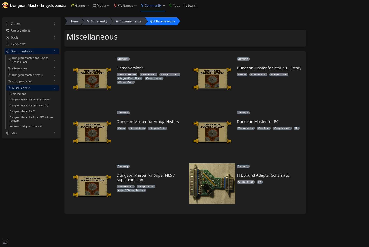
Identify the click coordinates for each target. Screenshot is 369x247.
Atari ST (242, 74)
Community (153, 5)
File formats (19, 68)
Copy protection (22, 81)
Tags (176, 5)
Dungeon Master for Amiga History (29, 105)
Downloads (264, 128)
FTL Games (125, 5)
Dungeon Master (154, 78)
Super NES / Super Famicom (132, 190)
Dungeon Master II (170, 74)
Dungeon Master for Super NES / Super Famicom (31, 119)
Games (80, 5)
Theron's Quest (126, 82)
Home (74, 21)
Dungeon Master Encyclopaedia (38, 5)
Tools (14, 37)
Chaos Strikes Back (127, 74)
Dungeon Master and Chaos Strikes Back (30, 60)
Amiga (122, 128)
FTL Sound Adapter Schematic (26, 126)
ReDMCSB (18, 44)
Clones (16, 23)
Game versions (18, 94)
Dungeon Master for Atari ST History (29, 99)
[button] (88, 5)
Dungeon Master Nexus (27, 75)
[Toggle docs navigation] (5, 242)
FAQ (14, 133)
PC (297, 128)
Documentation (22, 51)
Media (101, 5)
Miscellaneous (21, 88)
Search (193, 5)
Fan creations (20, 30)
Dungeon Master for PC (23, 111)
